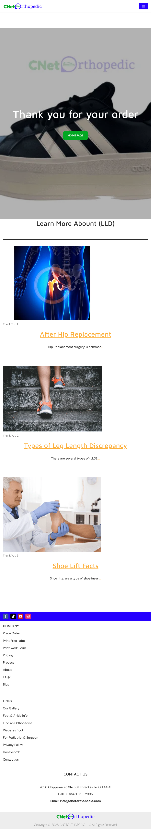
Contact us (11, 759)
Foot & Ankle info (15, 716)
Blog (6, 684)
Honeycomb (11, 752)
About (7, 670)
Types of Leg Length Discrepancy (75, 445)
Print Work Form (14, 648)
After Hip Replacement (75, 334)
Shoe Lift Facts (76, 565)
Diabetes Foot (13, 730)
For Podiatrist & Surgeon (20, 737)
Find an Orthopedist (17, 723)
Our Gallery (11, 708)
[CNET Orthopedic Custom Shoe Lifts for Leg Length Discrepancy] (22, 6)
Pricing (8, 655)
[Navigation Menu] (143, 6)
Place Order (11, 633)
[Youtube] (20, 616)
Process (8, 662)
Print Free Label (14, 641)
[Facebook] (5, 616)
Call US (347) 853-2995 (75, 794)
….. (98, 458)
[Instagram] (28, 616)
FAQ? (6, 677)
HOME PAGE (75, 135)
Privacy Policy (13, 745)
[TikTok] (13, 616)
